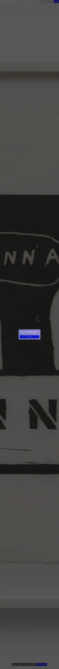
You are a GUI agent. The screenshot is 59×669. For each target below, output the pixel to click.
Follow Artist (29, 336)
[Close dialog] (39, 331)
